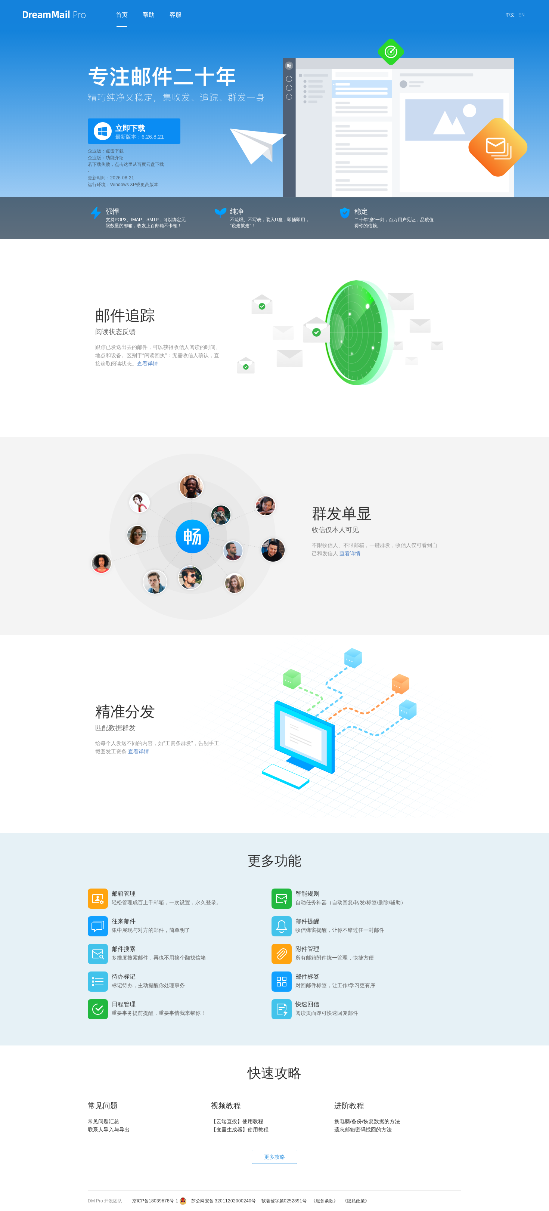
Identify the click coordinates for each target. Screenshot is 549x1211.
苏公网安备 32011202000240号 (221, 1201)
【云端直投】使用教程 (237, 1121)
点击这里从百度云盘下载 (139, 164)
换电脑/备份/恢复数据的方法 (367, 1121)
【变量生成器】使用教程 (240, 1130)
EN (521, 15)
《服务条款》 (322, 1201)
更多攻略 (274, 1157)
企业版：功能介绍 (106, 157)
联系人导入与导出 (109, 1130)
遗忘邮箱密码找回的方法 (363, 1130)
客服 (176, 15)
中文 (510, 15)
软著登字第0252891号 (282, 1201)
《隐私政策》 (353, 1201)
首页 (122, 15)
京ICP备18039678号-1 (153, 1201)
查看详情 (147, 364)
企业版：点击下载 (106, 151)
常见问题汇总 (103, 1121)
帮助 (149, 15)
